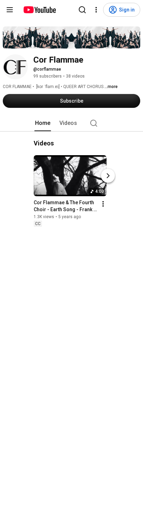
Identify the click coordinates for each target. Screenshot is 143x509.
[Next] (108, 176)
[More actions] (103, 204)
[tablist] (71, 123)
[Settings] (96, 10)
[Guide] (10, 10)
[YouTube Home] (39, 9)
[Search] (82, 10)
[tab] (42, 123)
